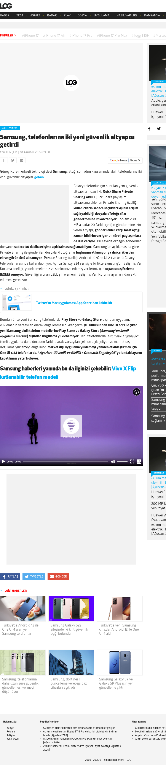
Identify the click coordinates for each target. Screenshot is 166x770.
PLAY (67, 15)
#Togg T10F (140, 36)
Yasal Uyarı (12, 739)
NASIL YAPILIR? (127, 15)
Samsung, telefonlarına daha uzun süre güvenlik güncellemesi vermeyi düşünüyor (20, 686)
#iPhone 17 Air (54, 36)
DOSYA (82, 15)
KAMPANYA (152, 15)
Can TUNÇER (8, 152)
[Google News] (125, 161)
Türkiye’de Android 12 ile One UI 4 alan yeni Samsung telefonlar (20, 630)
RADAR (52, 15)
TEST (19, 15)
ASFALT (35, 15)
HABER (5, 15)
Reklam (10, 732)
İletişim (10, 735)
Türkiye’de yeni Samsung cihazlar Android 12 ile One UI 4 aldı (119, 630)
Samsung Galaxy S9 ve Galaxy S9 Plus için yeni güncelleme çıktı (116, 684)
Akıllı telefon (10, 128)
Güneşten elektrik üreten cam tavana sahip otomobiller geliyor (79, 728)
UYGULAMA (102, 15)
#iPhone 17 (30, 36)
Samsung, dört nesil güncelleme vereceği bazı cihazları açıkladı (69, 684)
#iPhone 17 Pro (81, 36)
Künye (10, 728)
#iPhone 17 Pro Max (112, 36)
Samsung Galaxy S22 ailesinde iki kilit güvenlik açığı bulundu (69, 630)
